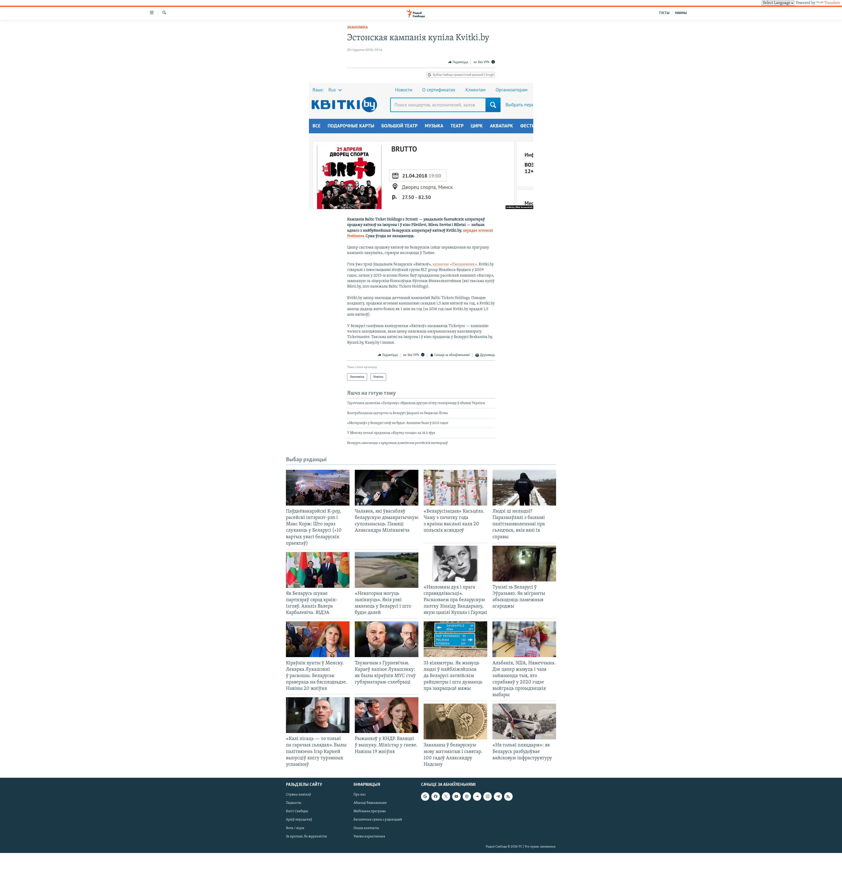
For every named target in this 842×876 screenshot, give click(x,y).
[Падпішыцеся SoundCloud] (477, 796)
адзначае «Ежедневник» (455, 264)
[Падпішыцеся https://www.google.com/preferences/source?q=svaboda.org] (425, 796)
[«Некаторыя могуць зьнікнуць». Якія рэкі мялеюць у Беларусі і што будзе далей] (386, 570)
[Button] (458, 62)
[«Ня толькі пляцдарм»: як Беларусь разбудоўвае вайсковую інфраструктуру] (524, 721)
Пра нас (359, 794)
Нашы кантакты (366, 828)
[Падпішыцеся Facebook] (435, 796)
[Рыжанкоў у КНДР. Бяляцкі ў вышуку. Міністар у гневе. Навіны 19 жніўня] (386, 715)
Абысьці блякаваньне (370, 803)
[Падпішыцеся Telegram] (498, 796)
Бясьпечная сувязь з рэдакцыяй (377, 819)
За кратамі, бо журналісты (306, 836)
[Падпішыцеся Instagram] (487, 796)
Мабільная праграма (369, 811)
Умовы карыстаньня (369, 836)
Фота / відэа (295, 828)
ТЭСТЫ (664, 13)
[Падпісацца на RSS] (508, 796)
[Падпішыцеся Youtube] (456, 796)
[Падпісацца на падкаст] (467, 796)
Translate (832, 3)
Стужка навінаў (298, 794)
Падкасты (293, 803)
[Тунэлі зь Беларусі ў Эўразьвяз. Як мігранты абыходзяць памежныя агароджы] (524, 563)
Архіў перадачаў (299, 819)
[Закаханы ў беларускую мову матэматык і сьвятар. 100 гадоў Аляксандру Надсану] (455, 721)
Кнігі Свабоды (297, 811)
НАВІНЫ (681, 13)
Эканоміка (357, 28)
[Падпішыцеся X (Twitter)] (446, 796)
